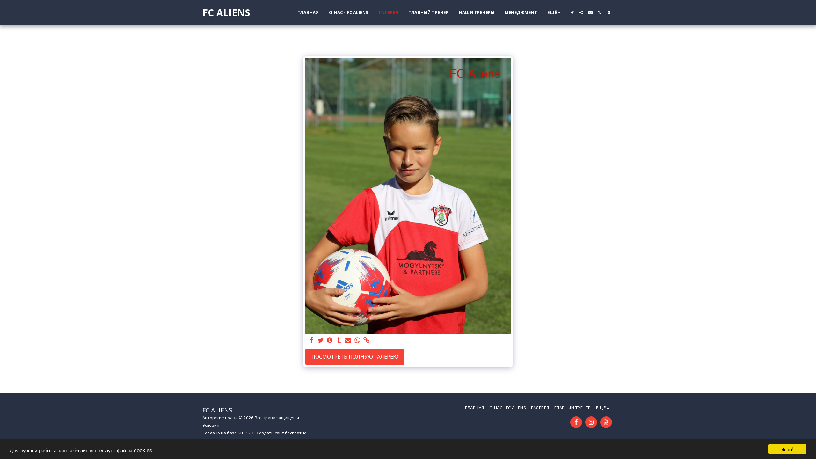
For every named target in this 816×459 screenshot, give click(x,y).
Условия (210, 425)
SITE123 (245, 433)
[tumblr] (339, 340)
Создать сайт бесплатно (282, 433)
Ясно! (787, 449)
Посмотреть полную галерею (354, 356)
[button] (572, 13)
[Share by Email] (348, 340)
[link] (366, 340)
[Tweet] (320, 340)
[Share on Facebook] (311, 340)
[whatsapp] (357, 340)
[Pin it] (329, 340)
